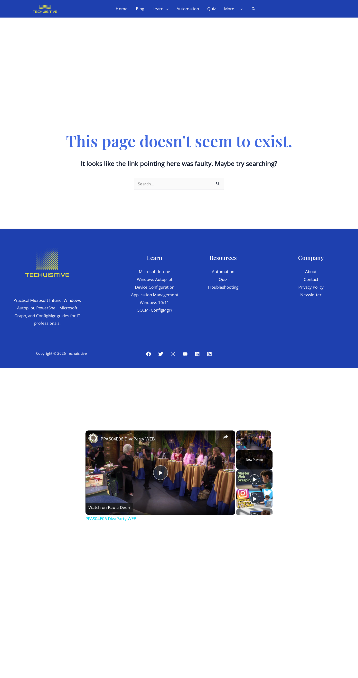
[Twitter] (160, 354)
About (311, 271)
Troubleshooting (222, 287)
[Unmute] (245, 447)
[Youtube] (185, 354)
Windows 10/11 (154, 302)
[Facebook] (148, 354)
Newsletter (310, 294)
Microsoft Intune (154, 271)
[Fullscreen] (268, 447)
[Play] (239, 447)
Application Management (154, 294)
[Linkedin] (197, 354)
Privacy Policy (311, 287)
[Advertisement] (179, 54)
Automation (223, 271)
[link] (93, 438)
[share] (225, 436)
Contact (311, 279)
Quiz (223, 279)
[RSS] (209, 354)
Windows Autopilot (154, 279)
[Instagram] (172, 354)
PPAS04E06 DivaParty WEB (128, 439)
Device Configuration (154, 287)
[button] (165, 9)
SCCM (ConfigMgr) (154, 310)
